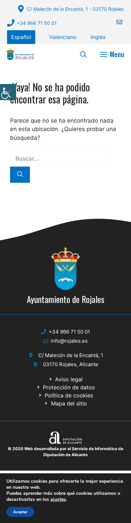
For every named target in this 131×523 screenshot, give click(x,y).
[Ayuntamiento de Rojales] (20, 54)
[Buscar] (20, 175)
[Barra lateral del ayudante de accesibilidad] (8, 92)
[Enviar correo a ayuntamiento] (115, 22)
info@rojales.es (69, 341)
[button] (83, 54)
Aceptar (20, 512)
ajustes (58, 499)
